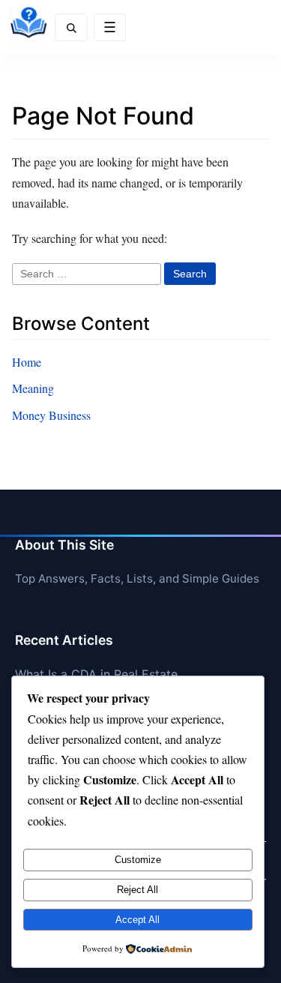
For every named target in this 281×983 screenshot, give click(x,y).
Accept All (137, 919)
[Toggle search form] (71, 27)
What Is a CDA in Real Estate (96, 674)
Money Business (51, 415)
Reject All (137, 889)
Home (26, 362)
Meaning (33, 388)
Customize (138, 859)
